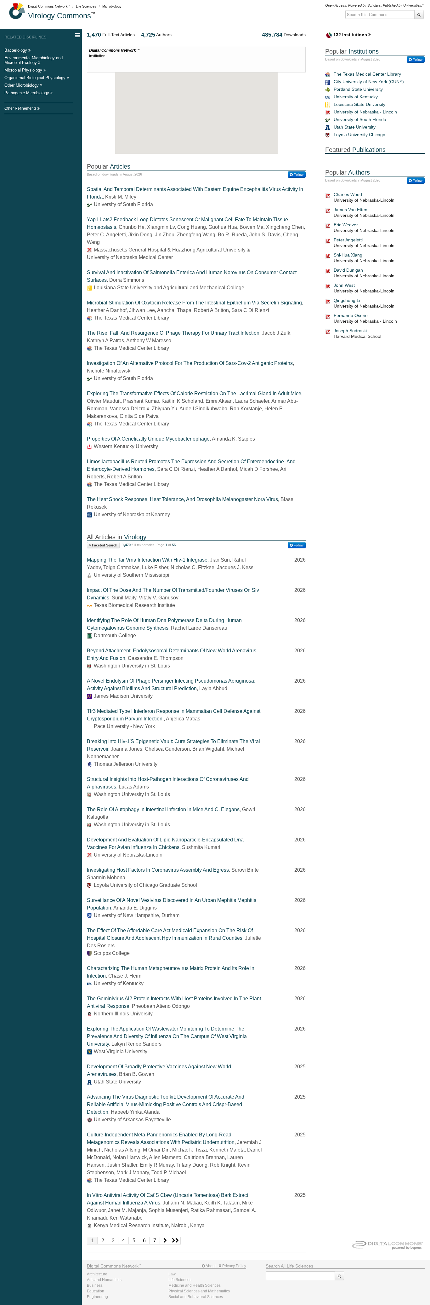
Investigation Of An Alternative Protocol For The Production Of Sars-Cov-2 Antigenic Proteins (190, 363)
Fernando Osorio (351, 315)
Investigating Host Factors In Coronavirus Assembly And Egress (158, 870)
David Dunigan (348, 270)
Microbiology (112, 6)
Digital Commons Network (48, 6)
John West (344, 285)
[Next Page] (165, 1240)
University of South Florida (360, 119)
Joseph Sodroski (350, 330)
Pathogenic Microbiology (27, 92)
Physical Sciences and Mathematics (199, 1291)
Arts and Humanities (104, 1280)
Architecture (97, 1274)
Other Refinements (20, 108)
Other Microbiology (22, 85)
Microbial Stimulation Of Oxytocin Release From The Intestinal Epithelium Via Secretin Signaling (194, 302)
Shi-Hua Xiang (348, 254)
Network (113, 1265)
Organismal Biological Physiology (35, 77)
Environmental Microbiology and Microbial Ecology (33, 60)
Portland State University (358, 89)
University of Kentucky (356, 96)
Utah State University (355, 127)
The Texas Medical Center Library (367, 74)
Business (95, 1285)
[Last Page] (175, 1240)
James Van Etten (350, 209)
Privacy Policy (233, 1266)
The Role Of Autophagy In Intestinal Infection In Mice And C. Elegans (163, 809)
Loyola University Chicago (359, 134)
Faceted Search (104, 545)
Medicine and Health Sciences (194, 1285)
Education (95, 1291)
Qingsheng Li (347, 300)
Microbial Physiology (23, 70)
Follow (298, 174)
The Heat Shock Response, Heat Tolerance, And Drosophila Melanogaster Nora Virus (182, 499)
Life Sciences (86, 6)
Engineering (97, 1297)
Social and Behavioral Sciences (195, 1297)
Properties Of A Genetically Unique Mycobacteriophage (148, 439)
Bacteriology (16, 50)
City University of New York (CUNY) (369, 81)
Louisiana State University (359, 104)
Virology (59, 15)
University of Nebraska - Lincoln (365, 111)
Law (172, 1274)
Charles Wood (348, 194)
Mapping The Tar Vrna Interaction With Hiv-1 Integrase (147, 560)
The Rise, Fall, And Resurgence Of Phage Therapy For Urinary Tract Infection (173, 333)
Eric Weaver (346, 224)
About (210, 1266)
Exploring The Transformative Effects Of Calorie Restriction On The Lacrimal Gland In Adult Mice (194, 393)
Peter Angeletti (348, 239)
